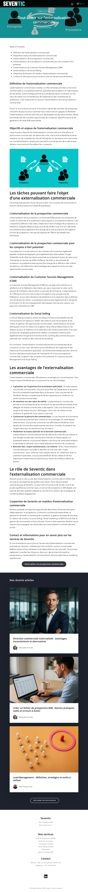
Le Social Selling (17, 317)
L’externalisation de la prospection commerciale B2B (32, 217)
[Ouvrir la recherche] (72, 3)
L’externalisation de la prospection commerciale (33, 58)
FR (80, 4)
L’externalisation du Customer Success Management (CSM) (38, 67)
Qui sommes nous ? (45, 825)
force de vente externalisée (64, 440)
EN (83, 4)
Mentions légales (57, 888)
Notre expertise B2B (46, 822)
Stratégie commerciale (44, 11)
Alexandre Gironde (44, 28)
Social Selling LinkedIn (45, 847)
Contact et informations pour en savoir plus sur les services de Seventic (43, 76)
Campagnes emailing (46, 844)
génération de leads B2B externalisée (25, 120)
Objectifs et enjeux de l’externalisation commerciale (35, 55)
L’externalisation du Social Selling (27, 70)
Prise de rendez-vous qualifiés (46, 838)
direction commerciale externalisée (54, 512)
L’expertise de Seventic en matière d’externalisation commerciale (40, 73)
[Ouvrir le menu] (78, 3)
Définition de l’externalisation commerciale (31, 52)
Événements (46, 849)
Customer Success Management (25, 285)
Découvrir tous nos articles (44, 800)
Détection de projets (46, 841)
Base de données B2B (45, 852)
